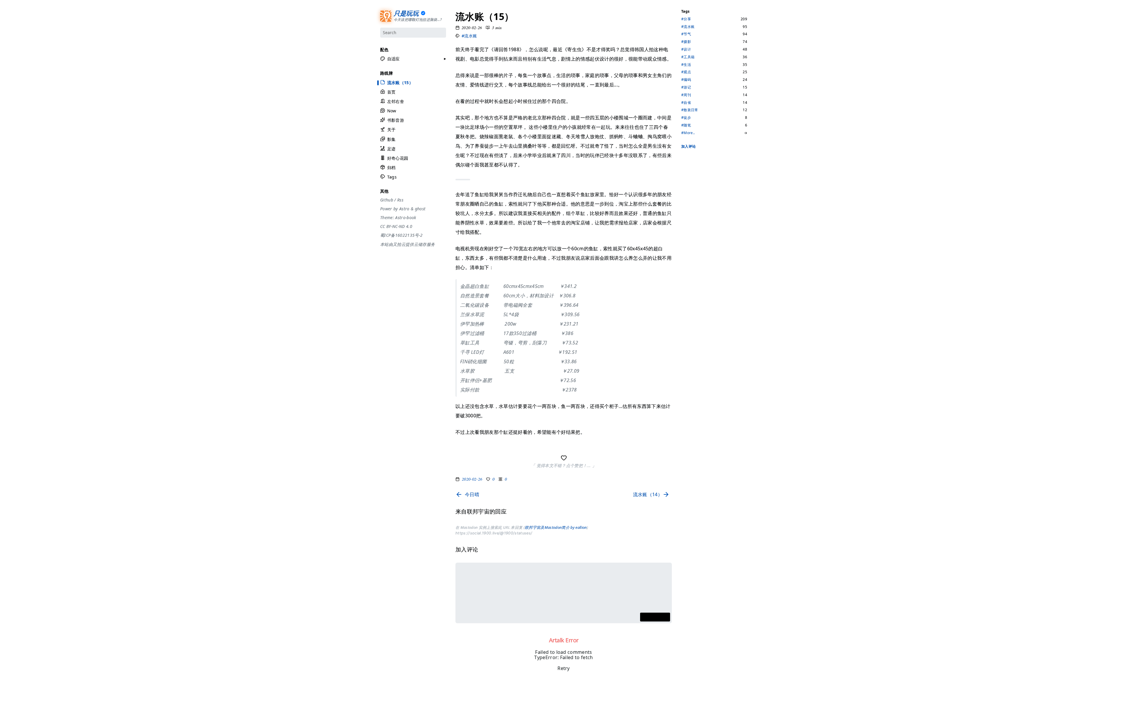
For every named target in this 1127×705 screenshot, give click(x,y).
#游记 (686, 87)
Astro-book (405, 217)
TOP (684, 693)
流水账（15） (400, 82)
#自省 (686, 103)
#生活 (686, 65)
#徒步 (686, 118)
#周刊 (686, 95)
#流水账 (469, 36)
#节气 (686, 34)
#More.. (688, 133)
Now (391, 111)
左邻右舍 (395, 101)
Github (386, 200)
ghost (420, 208)
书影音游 (395, 120)
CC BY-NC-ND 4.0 (396, 226)
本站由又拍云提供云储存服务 (407, 244)
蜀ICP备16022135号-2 (401, 235)
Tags (391, 177)
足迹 (391, 148)
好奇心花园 (397, 158)
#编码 (686, 80)
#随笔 (686, 125)
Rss (400, 200)
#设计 (686, 49)
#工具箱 (687, 57)
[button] (390, 58)
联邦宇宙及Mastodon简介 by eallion (556, 527)
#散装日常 (689, 110)
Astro (404, 208)
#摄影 (686, 42)
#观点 (686, 72)
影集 (391, 139)
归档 (391, 167)
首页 (391, 92)
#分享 (686, 19)
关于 (391, 129)
